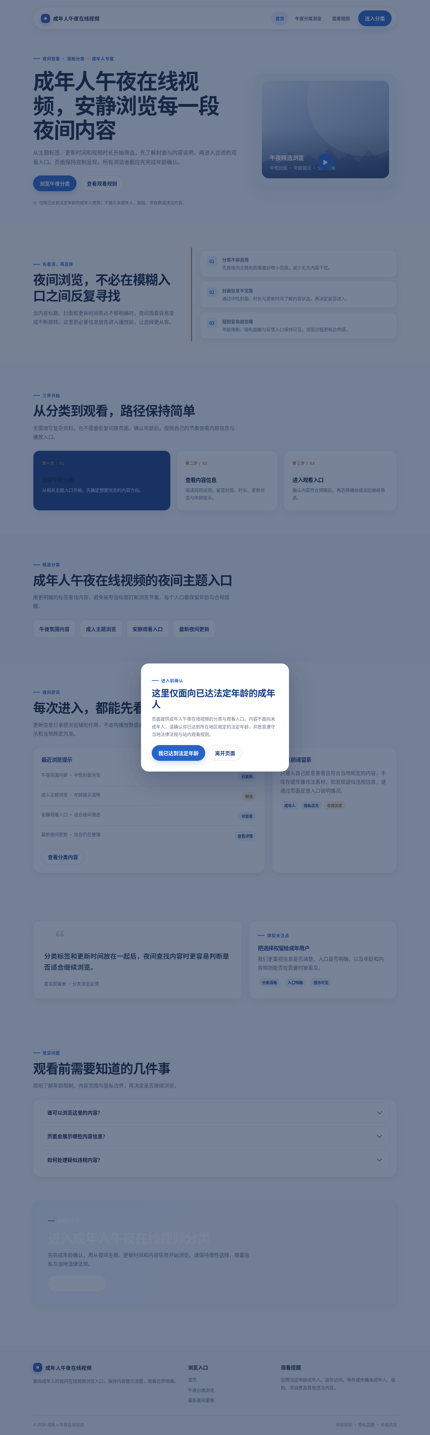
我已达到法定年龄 (178, 753)
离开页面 (225, 753)
